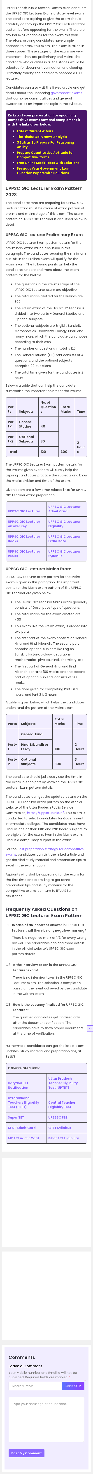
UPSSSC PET (57, 1117)
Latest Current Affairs (35, 131)
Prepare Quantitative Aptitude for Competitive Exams (45, 154)
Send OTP (73, 1386)
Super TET (16, 1117)
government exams (66, 93)
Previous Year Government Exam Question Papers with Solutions (43, 170)
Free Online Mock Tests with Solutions (48, 163)
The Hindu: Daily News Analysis (42, 137)
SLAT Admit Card (22, 1128)
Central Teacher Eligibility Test (61, 1104)
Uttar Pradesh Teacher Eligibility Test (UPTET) (63, 1083)
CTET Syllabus (59, 1128)
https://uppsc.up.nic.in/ (45, 813)
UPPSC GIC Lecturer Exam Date (64, 538)
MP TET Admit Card (23, 1138)
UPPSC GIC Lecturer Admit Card (64, 508)
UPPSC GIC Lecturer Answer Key (24, 523)
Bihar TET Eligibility (63, 1138)
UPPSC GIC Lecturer (24, 511)
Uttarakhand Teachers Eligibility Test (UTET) (23, 1102)
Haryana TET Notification (18, 1085)
